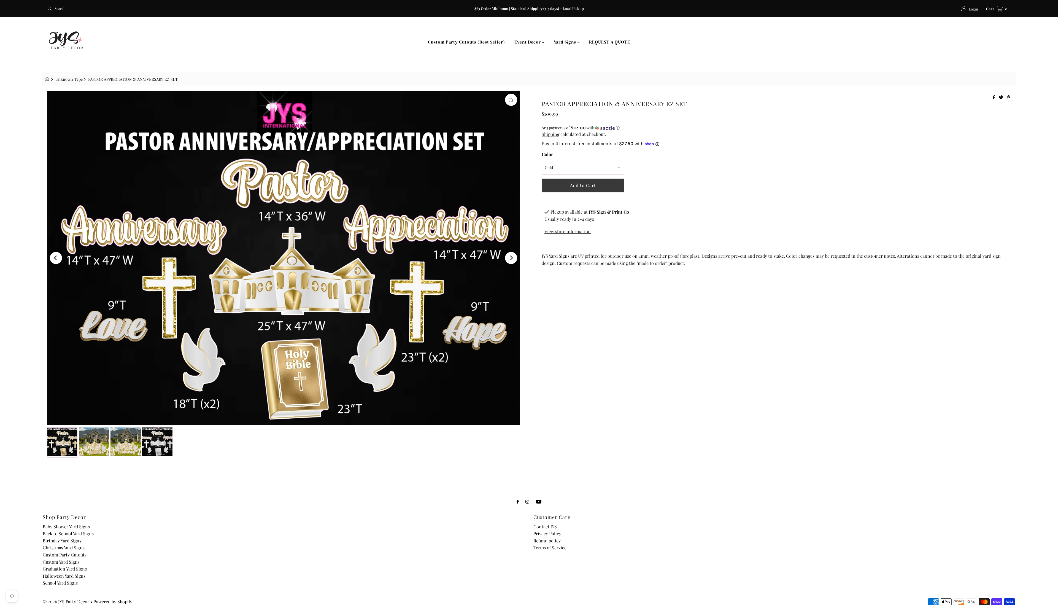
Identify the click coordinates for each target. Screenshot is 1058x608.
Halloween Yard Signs (64, 576)
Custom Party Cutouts (65, 555)
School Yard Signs (60, 583)
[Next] (511, 258)
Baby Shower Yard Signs (66, 526)
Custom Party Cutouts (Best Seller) (466, 42)
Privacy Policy (547, 533)
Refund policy (547, 541)
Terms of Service (549, 547)
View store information (567, 231)
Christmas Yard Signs (64, 547)
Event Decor (528, 42)
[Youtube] (538, 501)
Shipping (550, 134)
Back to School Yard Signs (68, 533)
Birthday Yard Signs (62, 541)
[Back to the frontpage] (47, 79)
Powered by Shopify (112, 601)
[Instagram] (527, 501)
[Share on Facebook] (994, 97)
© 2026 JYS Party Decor (66, 601)
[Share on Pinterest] (1008, 97)
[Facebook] (518, 501)
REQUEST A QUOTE (609, 42)
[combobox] (205, 8)
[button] (774, 128)
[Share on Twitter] (1001, 97)
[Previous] (56, 258)
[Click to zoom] (511, 100)
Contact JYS (545, 526)
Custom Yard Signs (61, 562)
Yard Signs (565, 42)
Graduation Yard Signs (65, 569)
